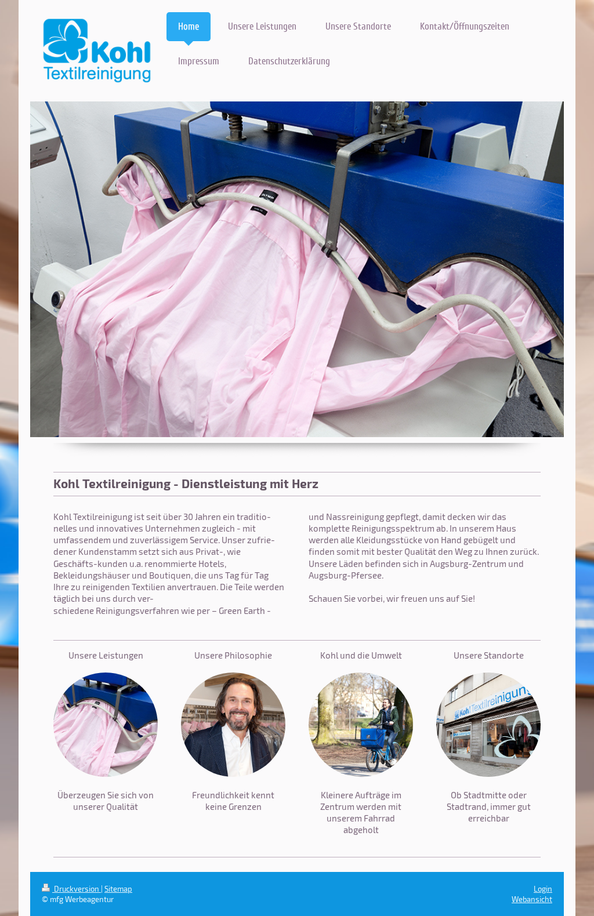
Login (543, 888)
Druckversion (76, 888)
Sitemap (118, 888)
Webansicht (532, 899)
